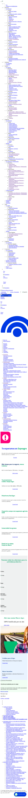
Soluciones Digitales (12, 244)
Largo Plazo (5, 367)
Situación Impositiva (10, 781)
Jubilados (7, 62)
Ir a (6, 5)
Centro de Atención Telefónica (12, 713)
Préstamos (10, 40)
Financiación (18, 405)
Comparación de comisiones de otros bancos (15, 727)
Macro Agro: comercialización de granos (12, 370)
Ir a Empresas (9, 120)
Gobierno (7, 241)
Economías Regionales (8, 359)
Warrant (14, 365)
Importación (5, 407)
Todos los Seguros (13, 229)
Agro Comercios (12, 217)
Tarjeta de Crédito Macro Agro (15, 215)
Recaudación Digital (13, 245)
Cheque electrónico (13, 52)
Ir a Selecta (8, 67)
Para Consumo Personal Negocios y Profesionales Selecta (16, 175)
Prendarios (11, 367)
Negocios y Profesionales (10, 160)
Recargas (11, 55)
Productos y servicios (13, 148)
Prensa (7, 266)
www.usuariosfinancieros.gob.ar (13, 777)
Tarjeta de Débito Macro (14, 28)
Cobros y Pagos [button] (6, 389)
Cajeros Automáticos (10, 710)
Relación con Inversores (11, 261)
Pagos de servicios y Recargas (15, 21)
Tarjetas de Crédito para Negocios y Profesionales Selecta (16, 181)
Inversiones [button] (5, 383)
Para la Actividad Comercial (15, 170)
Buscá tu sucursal (4, 691)
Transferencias (6, 395)
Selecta (6, 66)
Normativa (5, 411)
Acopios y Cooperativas (8, 360)
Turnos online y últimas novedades (16, 111)
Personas (7, 7)
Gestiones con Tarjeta (13, 89)
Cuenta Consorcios (13, 130)
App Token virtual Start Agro (9, 380)
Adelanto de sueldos (13, 101)
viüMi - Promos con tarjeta (14, 35)
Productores (11, 240)
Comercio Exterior (10, 190)
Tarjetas (9, 25)
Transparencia (9, 764)
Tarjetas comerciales (13, 134)
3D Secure (11, 29)
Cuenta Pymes (12, 123)
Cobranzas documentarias (8, 404)
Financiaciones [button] (6, 362)
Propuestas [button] (5, 354)
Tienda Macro (12, 34)
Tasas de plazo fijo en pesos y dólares (14, 728)
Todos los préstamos (13, 41)
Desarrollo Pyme (11, 157)
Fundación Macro (11, 256)
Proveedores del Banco (8, 715)
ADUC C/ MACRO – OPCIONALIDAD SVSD (16, 746)
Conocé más (15, 489)
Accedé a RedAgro (7, 426)
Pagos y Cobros (6, 402)
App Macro (8, 709)
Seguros (9, 22)
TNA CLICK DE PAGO (11, 786)
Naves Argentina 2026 (13, 258)
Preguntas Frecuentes (13, 58)
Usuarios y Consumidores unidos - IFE (14, 738)
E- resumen (11, 187)
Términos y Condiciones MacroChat (14, 788)
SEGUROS (8, 732)
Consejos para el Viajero (14, 189)
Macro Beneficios (12, 33)
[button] (4, 795)
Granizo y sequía (7, 416)
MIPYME (5, 369)
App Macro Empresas (13, 155)
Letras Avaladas (17, 406)
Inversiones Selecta (13, 92)
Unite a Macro (9, 268)
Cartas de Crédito (18, 404)
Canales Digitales (11, 152)
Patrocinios (11, 255)
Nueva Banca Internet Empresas (15, 233)
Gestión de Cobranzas (10, 714)
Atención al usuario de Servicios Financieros (15, 724)
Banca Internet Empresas (14, 153)
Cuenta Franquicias (13, 127)
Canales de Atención (12, 45)
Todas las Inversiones (13, 219)
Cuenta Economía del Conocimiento (16, 128)
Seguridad (11, 156)
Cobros (10, 141)
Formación (8, 200)
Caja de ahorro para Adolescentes (16, 54)
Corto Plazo (5, 364)
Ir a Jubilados (9, 63)
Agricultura (5, 357)
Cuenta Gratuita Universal (11, 736)
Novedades (10, 57)
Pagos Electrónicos (13, 247)
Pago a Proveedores (7, 392)
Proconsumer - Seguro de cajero (13, 737)
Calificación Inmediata (8, 371)
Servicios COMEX (13, 108)
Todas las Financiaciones (14, 138)
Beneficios (10, 31)
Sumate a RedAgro (7, 427)
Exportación (5, 405)
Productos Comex (12, 227)
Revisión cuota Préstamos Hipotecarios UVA (15, 778)
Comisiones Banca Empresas (12, 774)
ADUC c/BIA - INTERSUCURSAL (14, 740)
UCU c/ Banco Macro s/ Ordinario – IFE (15, 779)
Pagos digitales (11, 15)
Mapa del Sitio (9, 763)
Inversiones (10, 43)
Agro (6, 204)
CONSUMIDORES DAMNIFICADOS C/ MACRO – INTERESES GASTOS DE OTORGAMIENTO (15, 755)
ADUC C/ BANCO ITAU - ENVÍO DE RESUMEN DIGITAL (15, 744)
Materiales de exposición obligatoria (13, 767)
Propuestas (10, 206)
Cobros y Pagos (11, 139)
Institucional (10, 251)
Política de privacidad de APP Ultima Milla (15, 773)
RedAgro (10, 237)
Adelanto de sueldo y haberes (15, 14)
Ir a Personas (8, 8)
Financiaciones (11, 137)
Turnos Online (4, 293)
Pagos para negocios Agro (14, 223)
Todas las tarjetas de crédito (14, 26)
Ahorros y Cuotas (12, 165)
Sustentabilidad (12, 253)
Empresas (7, 119)
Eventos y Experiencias (14, 39)
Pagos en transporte (13, 16)
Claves (10, 48)
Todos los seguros (12, 24)
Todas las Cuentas (12, 11)
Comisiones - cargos (10, 765)
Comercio (10, 116)
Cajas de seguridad (13, 50)
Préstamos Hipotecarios (19, 367)
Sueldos (9, 12)
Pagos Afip (5, 394)
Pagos (10, 142)
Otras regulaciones (10, 768)
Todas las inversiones (13, 44)
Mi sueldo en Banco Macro (14, 100)
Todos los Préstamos (13, 95)
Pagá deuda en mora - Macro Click (13, 780)
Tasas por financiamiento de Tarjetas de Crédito (16, 733)
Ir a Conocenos (9, 250)
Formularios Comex (7, 401)
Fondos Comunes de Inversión (9, 386)
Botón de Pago (12, 224)
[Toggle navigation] (1, 1)
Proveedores (11, 238)
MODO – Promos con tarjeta (15, 36)
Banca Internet (9, 708)
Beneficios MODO (13, 72)
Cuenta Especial (6, 388)
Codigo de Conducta (10, 785)
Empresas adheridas (7, 429)
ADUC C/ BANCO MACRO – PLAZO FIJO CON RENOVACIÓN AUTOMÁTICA (16, 748)
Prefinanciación (12, 405)
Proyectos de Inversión (8, 368)
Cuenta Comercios (13, 124)
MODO (10, 17)
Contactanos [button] (3, 292)
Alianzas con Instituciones (11, 6)
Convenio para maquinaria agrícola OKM (18, 213)
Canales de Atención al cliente (15, 104)
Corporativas (11, 132)
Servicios (5, 410)
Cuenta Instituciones (13, 125)
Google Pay (11, 19)
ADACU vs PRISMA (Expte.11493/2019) (15, 760)
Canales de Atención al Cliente (15, 47)
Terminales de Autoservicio (12, 711)
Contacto (8, 64)
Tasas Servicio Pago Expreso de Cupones (15, 735)
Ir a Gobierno (9, 242)
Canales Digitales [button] (7, 418)
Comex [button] (4, 399)
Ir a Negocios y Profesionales (12, 161)
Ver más (15, 457)
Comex (9, 147)
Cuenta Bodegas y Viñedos (14, 129)
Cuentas (9, 10)
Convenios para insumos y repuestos (16, 212)
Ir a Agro (8, 205)
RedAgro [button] (5, 423)
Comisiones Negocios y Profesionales (14, 775)
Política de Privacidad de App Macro (14, 770)
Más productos (11, 49)
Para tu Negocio (9, 290)
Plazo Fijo (5, 385)
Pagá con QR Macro (13, 38)
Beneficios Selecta (13, 69)
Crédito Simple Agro (17, 371)
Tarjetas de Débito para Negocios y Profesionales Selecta (16, 186)
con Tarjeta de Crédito (8, 375)
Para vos (4, 290)
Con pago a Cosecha (7, 365)
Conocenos (7, 249)
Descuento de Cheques (21, 364)
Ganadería (5, 358)
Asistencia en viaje (13, 30)
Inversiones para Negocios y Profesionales (18, 193)
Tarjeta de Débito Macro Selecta (15, 86)
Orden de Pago (20, 402)
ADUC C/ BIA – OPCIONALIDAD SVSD (15, 749)
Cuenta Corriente (12, 364)
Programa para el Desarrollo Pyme (16, 159)
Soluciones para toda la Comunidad (16, 246)
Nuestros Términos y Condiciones (13, 769)
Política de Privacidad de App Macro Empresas (16, 772)
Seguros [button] (5, 412)
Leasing (25, 367)
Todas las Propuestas (13, 208)
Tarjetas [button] (5, 378)
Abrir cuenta (15, 473)
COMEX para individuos (14, 53)
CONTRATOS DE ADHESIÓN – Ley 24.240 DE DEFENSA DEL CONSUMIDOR (16, 731)
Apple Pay (11, 20)
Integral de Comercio (7, 415)
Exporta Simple (24, 406)
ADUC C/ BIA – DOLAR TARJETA (14, 757)
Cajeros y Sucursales (14, 292)
